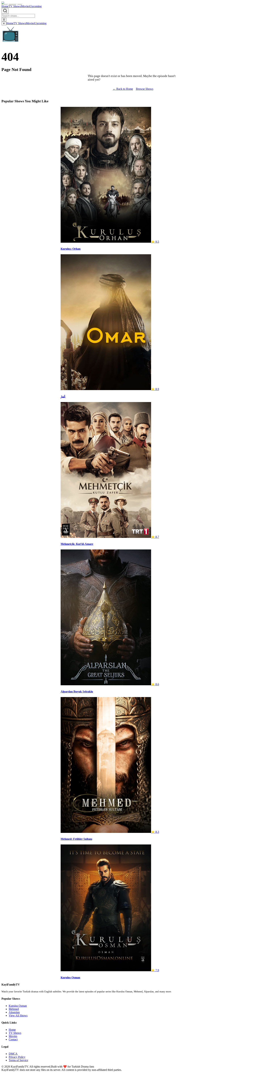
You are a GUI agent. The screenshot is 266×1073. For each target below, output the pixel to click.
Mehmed (14, 1009)
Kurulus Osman (18, 1005)
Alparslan (14, 1012)
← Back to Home (123, 88)
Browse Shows (144, 88)
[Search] (5, 11)
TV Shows (15, 6)
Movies (25, 6)
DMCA (13, 1053)
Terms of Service (18, 1060)
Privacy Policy (17, 1057)
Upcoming (35, 6)
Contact (13, 1039)
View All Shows (18, 1015)
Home (5, 6)
